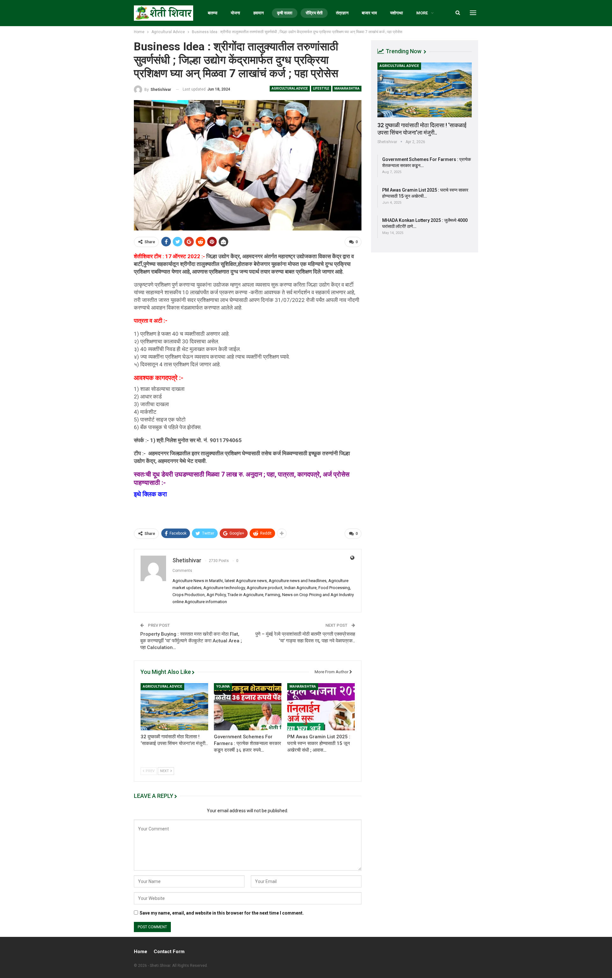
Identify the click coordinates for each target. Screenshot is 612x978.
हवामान (258, 13)
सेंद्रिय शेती (314, 13)
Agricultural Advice (290, 88)
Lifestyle (321, 88)
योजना (235, 13)
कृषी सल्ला (284, 13)
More (422, 13)
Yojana (223, 686)
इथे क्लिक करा (151, 494)
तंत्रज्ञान (342, 13)
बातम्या (212, 13)
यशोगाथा (396, 13)
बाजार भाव (369, 13)
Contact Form (169, 951)
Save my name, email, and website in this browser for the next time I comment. (222, 913)
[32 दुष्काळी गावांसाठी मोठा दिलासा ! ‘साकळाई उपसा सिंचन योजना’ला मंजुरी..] (174, 706)
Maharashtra (347, 88)
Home (140, 951)
